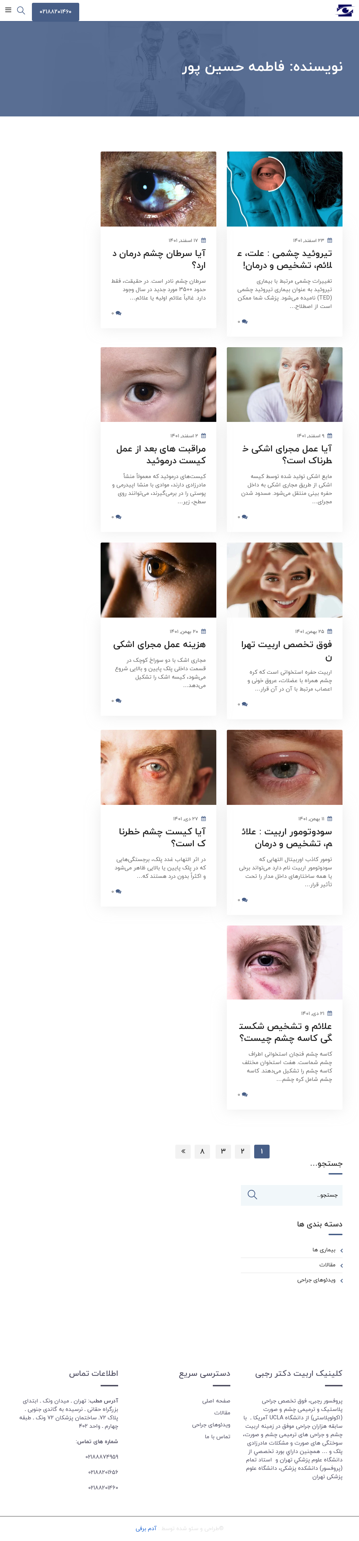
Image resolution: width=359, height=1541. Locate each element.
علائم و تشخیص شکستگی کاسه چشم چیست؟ (285, 1032)
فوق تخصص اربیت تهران (286, 650)
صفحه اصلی (216, 1401)
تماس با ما (217, 1437)
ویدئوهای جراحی (316, 1280)
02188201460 (56, 12)
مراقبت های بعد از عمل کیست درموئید (161, 455)
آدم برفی (146, 1529)
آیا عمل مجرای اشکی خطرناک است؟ (287, 455)
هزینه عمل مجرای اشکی (159, 644)
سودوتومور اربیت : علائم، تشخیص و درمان (287, 838)
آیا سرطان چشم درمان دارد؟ (159, 259)
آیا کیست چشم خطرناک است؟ (162, 838)
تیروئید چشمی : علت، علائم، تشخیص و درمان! (284, 259)
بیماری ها (324, 1250)
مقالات (327, 1265)
